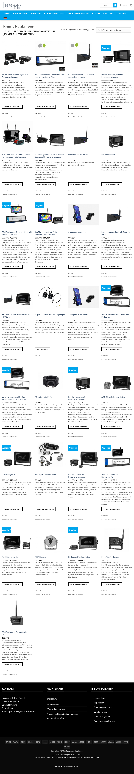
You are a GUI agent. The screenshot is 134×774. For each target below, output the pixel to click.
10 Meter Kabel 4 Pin (43, 397)
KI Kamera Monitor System (79, 557)
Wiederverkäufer (101, 712)
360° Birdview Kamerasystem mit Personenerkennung (15, 75)
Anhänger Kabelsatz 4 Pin (45, 474)
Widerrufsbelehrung (56, 709)
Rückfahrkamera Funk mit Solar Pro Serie (115, 233)
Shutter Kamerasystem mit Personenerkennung (112, 75)
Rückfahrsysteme (78, 13)
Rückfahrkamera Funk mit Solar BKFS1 (15, 633)
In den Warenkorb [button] (12, 107)
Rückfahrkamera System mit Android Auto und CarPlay (17, 233)
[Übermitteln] (115, 5)
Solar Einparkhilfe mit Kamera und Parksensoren (115, 315)
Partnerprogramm (102, 716)
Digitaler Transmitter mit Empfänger (50, 315)
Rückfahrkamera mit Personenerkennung (76, 398)
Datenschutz (99, 698)
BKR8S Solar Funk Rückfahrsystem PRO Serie (16, 315)
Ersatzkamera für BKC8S (78, 155)
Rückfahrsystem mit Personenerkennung (76, 475)
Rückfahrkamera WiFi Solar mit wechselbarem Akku (81, 75)
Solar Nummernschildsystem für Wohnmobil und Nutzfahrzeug (15, 398)
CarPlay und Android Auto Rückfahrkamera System (46, 233)
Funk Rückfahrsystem (10, 557)
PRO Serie (35, 13)
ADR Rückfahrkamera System (113, 397)
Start (6, 31)
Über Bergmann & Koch (104, 707)
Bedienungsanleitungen (104, 721)
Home (7, 13)
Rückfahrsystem (8, 474)
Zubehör (121, 13)
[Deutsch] (7, 18)
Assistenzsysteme (102, 13)
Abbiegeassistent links (77, 232)
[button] (120, 5)
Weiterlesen (42, 349)
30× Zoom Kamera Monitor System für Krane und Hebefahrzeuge (16, 155)
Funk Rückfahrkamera (110, 557)
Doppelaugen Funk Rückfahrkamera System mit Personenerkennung (49, 155)
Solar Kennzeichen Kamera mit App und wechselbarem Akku (49, 75)
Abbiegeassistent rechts (78, 315)
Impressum (52, 698)
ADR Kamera (40, 557)
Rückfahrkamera (54, 13)
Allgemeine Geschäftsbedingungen (62, 714)
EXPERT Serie (20, 13)
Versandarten (53, 704)
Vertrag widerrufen (55, 718)
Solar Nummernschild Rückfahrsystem (110, 475)
